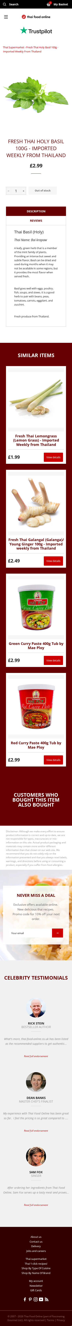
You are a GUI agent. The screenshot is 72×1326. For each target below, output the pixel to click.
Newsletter (36, 1285)
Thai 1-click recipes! (36, 1263)
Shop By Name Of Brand (36, 1273)
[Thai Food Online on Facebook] (25, 1300)
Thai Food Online (33, 1316)
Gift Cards (36, 1290)
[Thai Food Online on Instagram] (36, 1300)
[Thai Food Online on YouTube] (42, 1300)
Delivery (36, 1246)
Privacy (61, 1320)
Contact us (36, 1241)
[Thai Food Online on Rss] (47, 1300)
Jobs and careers (36, 1251)
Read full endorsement (36, 1056)
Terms (50, 1320)
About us (36, 1237)
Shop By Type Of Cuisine (36, 1268)
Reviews (36, 220)
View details (53, 457)
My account (36, 1281)
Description (36, 211)
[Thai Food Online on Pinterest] (31, 1300)
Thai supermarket (13, 47)
